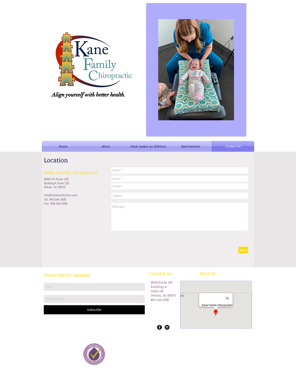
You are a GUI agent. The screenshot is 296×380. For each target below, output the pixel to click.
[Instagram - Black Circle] (167, 327)
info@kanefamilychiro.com (60, 195)
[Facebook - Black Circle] (159, 327)
